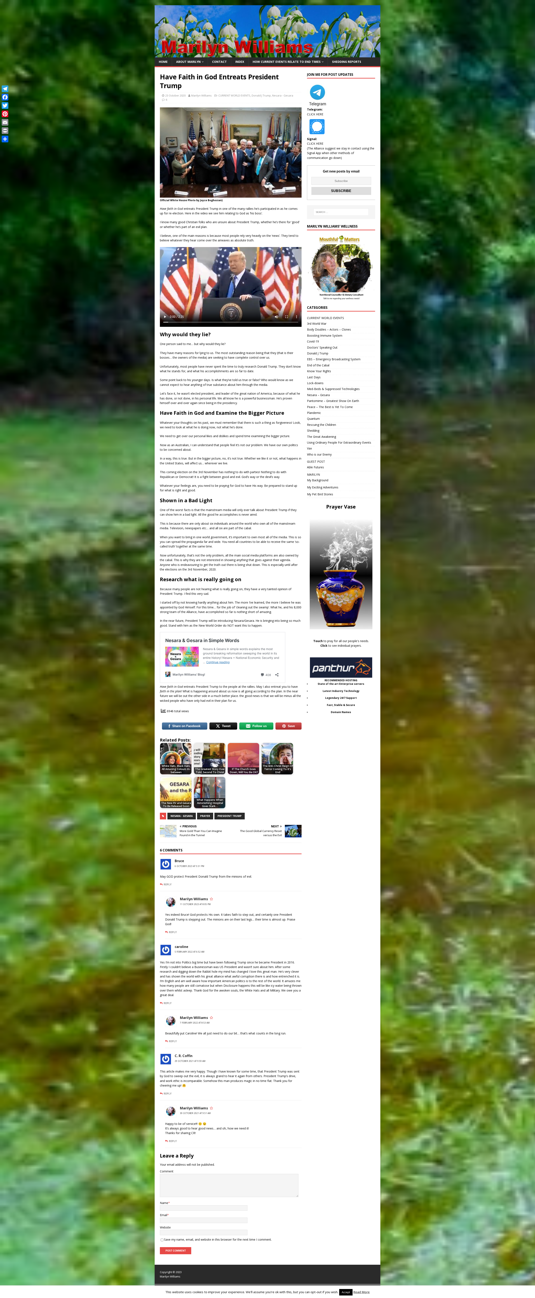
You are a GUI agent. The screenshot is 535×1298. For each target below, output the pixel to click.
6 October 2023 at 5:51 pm (189, 866)
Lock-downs (315, 383)
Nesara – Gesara (318, 395)
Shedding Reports (346, 62)
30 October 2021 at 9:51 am (195, 1113)
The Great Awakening (321, 437)
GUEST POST (316, 462)
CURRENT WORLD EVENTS (234, 95)
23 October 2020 (175, 95)
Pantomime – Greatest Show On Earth (333, 401)
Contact (219, 62)
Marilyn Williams (201, 95)
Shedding (313, 431)
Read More (361, 1292)
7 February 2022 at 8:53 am (195, 1022)
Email (163, 1215)
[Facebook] (5, 97)
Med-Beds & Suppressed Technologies (333, 389)
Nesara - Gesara (282, 95)
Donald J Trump (261, 95)
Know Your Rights (319, 371)
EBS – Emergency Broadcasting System (333, 359)
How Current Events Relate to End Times (287, 62)
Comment (166, 1171)
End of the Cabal (318, 365)
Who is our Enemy (319, 454)
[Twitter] (5, 105)
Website (165, 1227)
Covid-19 (313, 341)
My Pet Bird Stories (320, 494)
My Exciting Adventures (322, 487)
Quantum (313, 419)
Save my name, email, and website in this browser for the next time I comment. (218, 1239)
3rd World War (316, 324)
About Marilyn (188, 62)
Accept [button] (346, 1292)
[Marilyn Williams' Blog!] (267, 55)
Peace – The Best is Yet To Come (330, 407)
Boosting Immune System (324, 335)
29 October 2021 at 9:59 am (190, 1061)
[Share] (5, 139)
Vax (309, 448)
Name (164, 1203)
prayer (205, 816)
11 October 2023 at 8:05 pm (195, 904)
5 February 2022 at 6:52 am (189, 951)
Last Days (314, 377)
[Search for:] (341, 212)
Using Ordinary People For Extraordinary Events (339, 442)
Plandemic (314, 413)
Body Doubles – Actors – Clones (329, 329)
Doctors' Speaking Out (322, 347)
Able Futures (315, 467)
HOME (163, 62)
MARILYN (313, 474)
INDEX (239, 62)
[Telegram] (5, 89)
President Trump (230, 816)
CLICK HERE (315, 114)
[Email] (5, 122)
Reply (168, 884)
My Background (317, 480)
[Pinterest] (5, 114)
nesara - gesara (182, 816)
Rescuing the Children (321, 425)
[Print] (5, 130)
